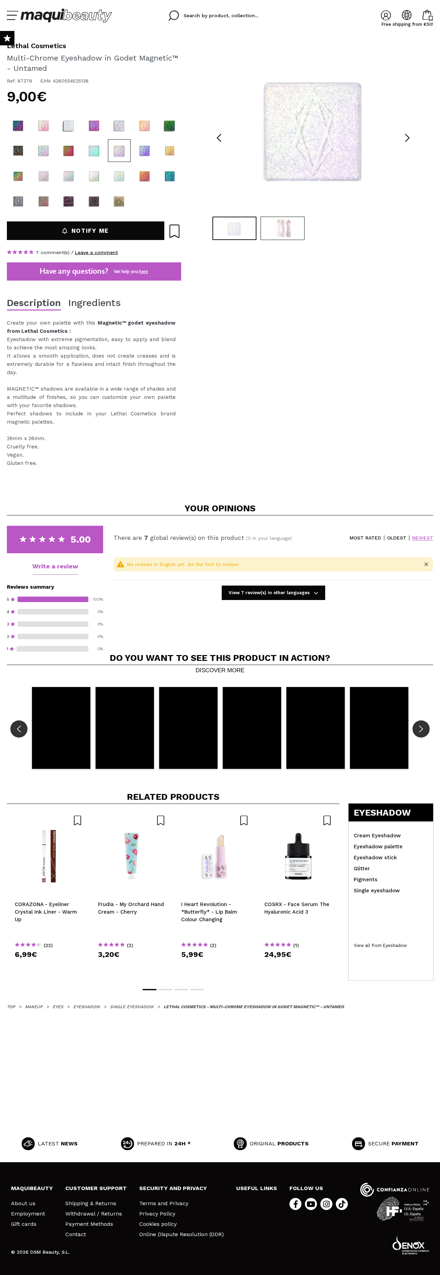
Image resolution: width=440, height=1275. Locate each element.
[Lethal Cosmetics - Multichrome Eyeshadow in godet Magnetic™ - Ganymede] (94, 176)
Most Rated (365, 538)
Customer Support (96, 1188)
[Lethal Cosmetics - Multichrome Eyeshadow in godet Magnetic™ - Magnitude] (68, 150)
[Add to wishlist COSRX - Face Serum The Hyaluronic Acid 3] (298, 820)
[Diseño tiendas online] (411, 1244)
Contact (75, 1234)
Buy (49, 966)
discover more (220, 670)
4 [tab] (197, 989)
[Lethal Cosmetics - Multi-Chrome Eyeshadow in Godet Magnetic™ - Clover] (94, 150)
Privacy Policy (157, 1214)
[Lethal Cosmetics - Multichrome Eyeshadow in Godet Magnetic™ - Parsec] (43, 125)
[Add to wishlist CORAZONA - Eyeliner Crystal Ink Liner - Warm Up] (48, 820)
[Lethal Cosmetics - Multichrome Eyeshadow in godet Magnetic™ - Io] (43, 176)
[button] (61, 728)
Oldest (396, 538)
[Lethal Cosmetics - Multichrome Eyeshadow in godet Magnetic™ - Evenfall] (94, 125)
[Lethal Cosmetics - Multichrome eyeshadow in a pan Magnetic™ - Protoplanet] (119, 201)
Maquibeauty (32, 1188)
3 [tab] (181, 989)
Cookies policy (158, 1224)
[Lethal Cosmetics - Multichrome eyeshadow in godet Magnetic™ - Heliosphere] (170, 150)
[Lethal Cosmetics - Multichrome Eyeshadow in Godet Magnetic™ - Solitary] (144, 176)
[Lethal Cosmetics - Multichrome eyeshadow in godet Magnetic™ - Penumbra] (18, 176)
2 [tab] (165, 989)
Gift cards (23, 1224)
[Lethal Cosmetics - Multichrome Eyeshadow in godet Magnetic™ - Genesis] (119, 125)
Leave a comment (96, 252)
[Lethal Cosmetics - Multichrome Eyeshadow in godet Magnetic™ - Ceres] (68, 125)
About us (23, 1203)
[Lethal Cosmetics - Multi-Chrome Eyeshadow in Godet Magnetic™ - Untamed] (119, 150)
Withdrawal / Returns (93, 1214)
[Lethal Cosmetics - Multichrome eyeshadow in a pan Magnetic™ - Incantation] (68, 201)
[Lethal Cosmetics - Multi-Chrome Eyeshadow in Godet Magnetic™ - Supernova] (144, 150)
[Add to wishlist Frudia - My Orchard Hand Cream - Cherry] (131, 820)
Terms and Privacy (163, 1203)
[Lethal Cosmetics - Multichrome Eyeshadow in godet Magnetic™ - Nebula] (170, 125)
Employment (28, 1214)
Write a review (55, 566)
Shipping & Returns (90, 1203)
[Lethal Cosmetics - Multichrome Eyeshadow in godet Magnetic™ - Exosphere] (18, 125)
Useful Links (256, 1188)
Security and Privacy (173, 1188)
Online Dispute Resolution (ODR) (181, 1234)
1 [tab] (149, 989)
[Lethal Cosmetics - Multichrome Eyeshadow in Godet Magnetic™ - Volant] (43, 201)
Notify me (90, 230)
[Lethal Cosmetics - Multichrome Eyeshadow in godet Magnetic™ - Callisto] (119, 176)
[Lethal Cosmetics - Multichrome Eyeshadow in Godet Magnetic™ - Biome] (18, 201)
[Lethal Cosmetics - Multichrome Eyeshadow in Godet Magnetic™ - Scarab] (170, 176)
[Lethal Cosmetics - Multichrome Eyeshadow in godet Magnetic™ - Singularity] (43, 150)
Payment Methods (89, 1224)
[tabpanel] (313, 127)
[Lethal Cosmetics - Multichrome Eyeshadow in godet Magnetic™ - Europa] (68, 176)
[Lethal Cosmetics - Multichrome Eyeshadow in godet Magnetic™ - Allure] (144, 125)
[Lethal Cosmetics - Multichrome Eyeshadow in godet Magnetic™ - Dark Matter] (18, 150)
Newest (422, 538)
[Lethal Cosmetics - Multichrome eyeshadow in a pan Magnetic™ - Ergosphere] (94, 201)
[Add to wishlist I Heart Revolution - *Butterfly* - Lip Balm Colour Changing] (215, 820)
